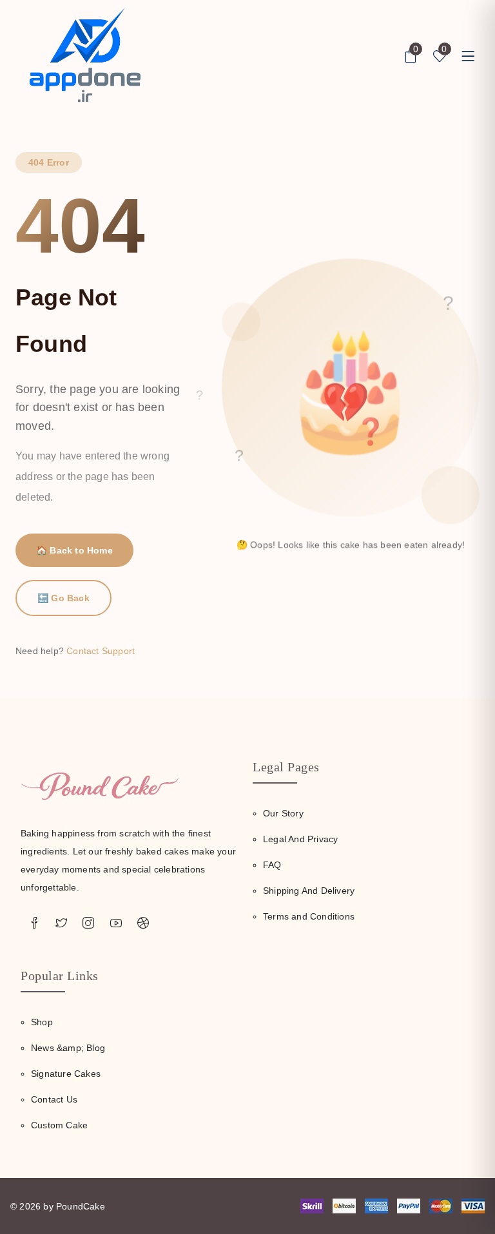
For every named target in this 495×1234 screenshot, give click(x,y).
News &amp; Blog (68, 1048)
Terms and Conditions (308, 916)
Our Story (283, 813)
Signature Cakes (66, 1073)
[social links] (34, 923)
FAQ (272, 865)
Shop (42, 1022)
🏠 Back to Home (74, 550)
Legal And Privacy (300, 839)
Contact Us (54, 1099)
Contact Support (100, 651)
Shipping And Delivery (308, 890)
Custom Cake (59, 1125)
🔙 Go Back (63, 598)
